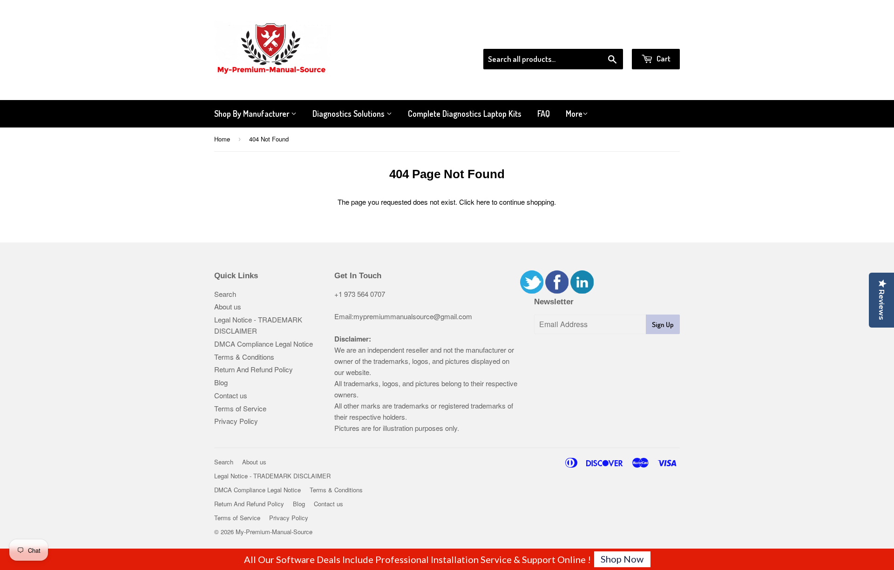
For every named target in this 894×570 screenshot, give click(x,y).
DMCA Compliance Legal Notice (263, 344)
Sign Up (663, 324)
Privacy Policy (236, 421)
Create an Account (653, 37)
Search (225, 294)
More (574, 113)
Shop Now (622, 558)
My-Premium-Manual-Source (274, 531)
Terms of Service (240, 408)
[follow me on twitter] (531, 290)
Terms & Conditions (244, 357)
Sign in (603, 37)
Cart (662, 58)
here (483, 202)
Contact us (230, 395)
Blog (221, 382)
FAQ (543, 113)
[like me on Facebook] (557, 290)
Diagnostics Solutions (349, 113)
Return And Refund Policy (253, 369)
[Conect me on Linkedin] (582, 290)
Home (222, 138)
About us (227, 306)
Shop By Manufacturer (252, 113)
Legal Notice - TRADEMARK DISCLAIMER (272, 475)
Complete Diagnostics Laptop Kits (465, 113)
